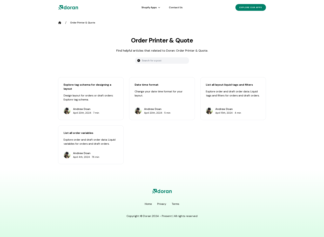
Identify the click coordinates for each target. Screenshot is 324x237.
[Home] (59, 22)
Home (148, 204)
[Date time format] (162, 98)
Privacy (161, 204)
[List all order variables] (91, 145)
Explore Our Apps (250, 7)
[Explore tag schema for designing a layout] (91, 98)
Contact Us (176, 7)
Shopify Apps (149, 7)
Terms (175, 204)
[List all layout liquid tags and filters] (233, 98)
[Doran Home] (68, 7)
